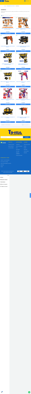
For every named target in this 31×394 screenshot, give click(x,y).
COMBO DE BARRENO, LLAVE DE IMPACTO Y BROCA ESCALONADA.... (8, 28)
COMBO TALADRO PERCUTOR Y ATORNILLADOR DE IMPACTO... (7, 82)
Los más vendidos (11, 147)
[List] (3, 15)
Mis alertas (25, 152)
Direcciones (25, 149)
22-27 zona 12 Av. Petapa (4, 161)
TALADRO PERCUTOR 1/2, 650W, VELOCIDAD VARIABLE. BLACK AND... (23, 117)
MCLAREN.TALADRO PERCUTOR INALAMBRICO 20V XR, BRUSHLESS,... (23, 46)
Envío (17, 147)
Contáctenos (18, 144)
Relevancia (19, 15)
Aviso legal (17, 151)
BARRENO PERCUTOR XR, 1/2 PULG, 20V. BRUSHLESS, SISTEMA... (8, 64)
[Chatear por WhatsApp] (29, 392)
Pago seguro (18, 149)
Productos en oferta (11, 144)
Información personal (27, 144)
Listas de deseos (26, 151)
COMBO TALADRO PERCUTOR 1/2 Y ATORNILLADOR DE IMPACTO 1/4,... (23, 64)
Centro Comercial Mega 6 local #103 (6, 163)
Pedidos (25, 146)
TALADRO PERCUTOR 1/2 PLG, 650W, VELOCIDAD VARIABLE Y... (8, 46)
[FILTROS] (30, 197)
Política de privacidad (19, 155)
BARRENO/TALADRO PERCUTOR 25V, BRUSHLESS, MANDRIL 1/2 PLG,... (23, 28)
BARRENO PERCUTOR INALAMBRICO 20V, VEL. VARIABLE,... (7, 99)
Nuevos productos (11, 146)
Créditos (25, 147)
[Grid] (1, 15)
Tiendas (2, 166)
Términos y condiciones (18, 153)
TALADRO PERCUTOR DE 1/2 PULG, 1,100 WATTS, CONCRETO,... (23, 82)
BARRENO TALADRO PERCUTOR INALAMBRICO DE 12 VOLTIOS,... (8, 117)
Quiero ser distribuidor (19, 146)
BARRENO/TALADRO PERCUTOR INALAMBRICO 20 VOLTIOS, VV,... (23, 99)
